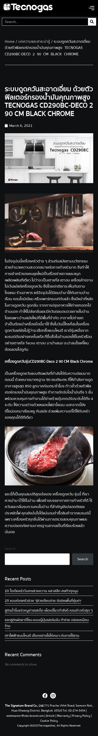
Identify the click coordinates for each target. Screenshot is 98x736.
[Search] (92, 21)
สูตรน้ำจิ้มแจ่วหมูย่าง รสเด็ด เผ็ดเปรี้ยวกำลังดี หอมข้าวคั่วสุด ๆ (49, 610)
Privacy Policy (81, 715)
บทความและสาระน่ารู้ (34, 41)
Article (50, 715)
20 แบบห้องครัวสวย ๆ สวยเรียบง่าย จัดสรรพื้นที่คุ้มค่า (43, 600)
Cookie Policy (49, 720)
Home (10, 41)
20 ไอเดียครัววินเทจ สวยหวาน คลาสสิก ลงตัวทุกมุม (41, 591)
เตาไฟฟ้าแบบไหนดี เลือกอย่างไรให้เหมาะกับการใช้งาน (42, 635)
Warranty (63, 715)
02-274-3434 (77, 710)
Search (10, 548)
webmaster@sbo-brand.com (25, 715)
